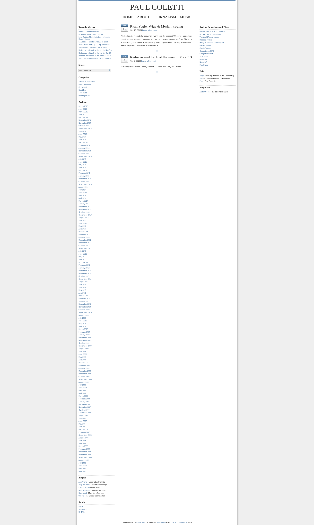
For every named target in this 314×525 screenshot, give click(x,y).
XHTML (81, 512)
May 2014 (82, 195)
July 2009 (82, 351)
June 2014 (82, 193)
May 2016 (82, 137)
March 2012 (83, 262)
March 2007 (83, 429)
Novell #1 (203, 59)
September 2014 (85, 184)
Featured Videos (85, 84)
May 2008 (82, 390)
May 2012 (82, 257)
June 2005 (82, 466)
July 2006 (82, 441)
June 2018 (82, 109)
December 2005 (84, 452)
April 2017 (82, 115)
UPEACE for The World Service (212, 31)
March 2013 (83, 232)
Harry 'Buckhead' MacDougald (212, 43)
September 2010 (85, 312)
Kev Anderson (84, 487)
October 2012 (83, 246)
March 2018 (83, 112)
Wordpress (82, 509)
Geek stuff (82, 87)
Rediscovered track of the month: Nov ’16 (95, 50)
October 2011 (83, 276)
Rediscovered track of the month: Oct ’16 (94, 53)
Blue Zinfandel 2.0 (180, 522)
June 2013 (82, 223)
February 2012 (84, 265)
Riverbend (82, 493)
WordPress (161, 522)
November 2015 (84, 151)
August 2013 (83, 218)
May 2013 (82, 226)
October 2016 (83, 126)
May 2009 (82, 357)
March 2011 (83, 296)
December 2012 (84, 240)
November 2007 (84, 407)
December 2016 (84, 120)
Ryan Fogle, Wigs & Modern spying (156, 26)
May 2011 (82, 290)
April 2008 (82, 393)
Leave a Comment (149, 30)
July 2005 (82, 463)
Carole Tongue (205, 48)
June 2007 (82, 421)
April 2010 (82, 326)
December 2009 (84, 337)
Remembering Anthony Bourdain (91, 34)
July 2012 (82, 251)
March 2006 (83, 446)
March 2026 (83, 106)
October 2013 (83, 212)
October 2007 (83, 410)
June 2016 (82, 134)
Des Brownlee (205, 45)
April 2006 (82, 443)
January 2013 (83, 237)
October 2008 (83, 376)
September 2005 (85, 457)
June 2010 (82, 321)
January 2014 (83, 204)
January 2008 (83, 402)
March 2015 (83, 170)
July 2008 (82, 385)
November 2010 (84, 307)
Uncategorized (84, 96)
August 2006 (83, 438)
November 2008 (84, 374)
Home (128, 17)
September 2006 (85, 435)
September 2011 (84, 279)
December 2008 (84, 371)
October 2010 (83, 310)
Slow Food (204, 57)
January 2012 (83, 268)
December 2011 (84, 271)
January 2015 (83, 176)
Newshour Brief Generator (88, 31)
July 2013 (82, 220)
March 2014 (83, 201)
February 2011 (84, 298)
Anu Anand (82, 482)
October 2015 (83, 154)
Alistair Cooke (205, 92)
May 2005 (82, 468)
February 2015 (84, 173)
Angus (202, 76)
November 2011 (84, 273)
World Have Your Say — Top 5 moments (94, 45)
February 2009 (84, 365)
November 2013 (84, 209)
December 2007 (84, 404)
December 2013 (84, 207)
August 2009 (83, 349)
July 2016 (82, 131)
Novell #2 (203, 62)
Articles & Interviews (86, 82)
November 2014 (84, 179)
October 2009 (83, 343)
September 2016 (85, 128)
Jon (201, 78)
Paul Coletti (157, 7)
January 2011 (83, 301)
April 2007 (82, 427)
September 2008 (85, 379)
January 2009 (83, 368)
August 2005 (83, 460)
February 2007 (84, 432)
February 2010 (84, 332)
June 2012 (82, 254)
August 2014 (83, 187)
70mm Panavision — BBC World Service (94, 58)
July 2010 (82, 318)
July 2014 (82, 190)
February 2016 (84, 145)
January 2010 (83, 335)
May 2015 (82, 165)
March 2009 (83, 363)
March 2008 (83, 396)
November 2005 (84, 455)
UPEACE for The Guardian (210, 34)
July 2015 (82, 159)
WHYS (81, 496)
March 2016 (83, 142)
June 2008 (82, 388)
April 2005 (82, 471)
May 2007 (82, 424)
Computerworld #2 (207, 54)
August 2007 (83, 415)
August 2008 (83, 382)
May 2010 (82, 324)
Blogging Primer (206, 40)
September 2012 (85, 248)
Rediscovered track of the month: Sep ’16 (94, 56)
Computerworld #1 (207, 51)
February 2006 (84, 449)
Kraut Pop (82, 90)
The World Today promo (209, 37)
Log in (80, 506)
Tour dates (82, 93)
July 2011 (82, 285)
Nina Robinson (84, 490)
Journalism (164, 17)
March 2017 (83, 117)
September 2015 (85, 156)
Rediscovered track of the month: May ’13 (161, 57)
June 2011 (82, 287)
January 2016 (83, 148)
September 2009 (85, 346)
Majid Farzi (204, 65)
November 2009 (84, 340)
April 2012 (82, 259)
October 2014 (83, 181)
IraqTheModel (83, 485)
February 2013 (84, 234)
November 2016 (84, 123)
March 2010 (83, 329)
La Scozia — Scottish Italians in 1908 (93, 42)
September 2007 (85, 413)
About (143, 17)
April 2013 (82, 229)
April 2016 (82, 140)
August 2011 (83, 282)
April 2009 (82, 360)
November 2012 (84, 243)
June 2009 (82, 354)
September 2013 (85, 215)
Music (185, 17)
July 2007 (82, 418)
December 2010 (84, 304)
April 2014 (82, 198)
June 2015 (82, 162)
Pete (201, 81)
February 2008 (84, 399)
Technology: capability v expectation (92, 47)
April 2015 (82, 167)
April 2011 (82, 293)
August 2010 (83, 315)
